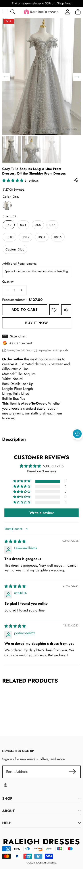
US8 (52, 225)
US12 (25, 237)
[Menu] (5, 12)
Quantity (8, 282)
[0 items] (78, 12)
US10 (9, 237)
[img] (15, 541)
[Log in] (67, 12)
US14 (42, 237)
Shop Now (64, 3)
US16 (58, 237)
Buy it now (36, 322)
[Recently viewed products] (77, 433)
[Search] (13, 12)
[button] (77, 444)
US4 (23, 225)
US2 (9, 225)
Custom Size (15, 249)
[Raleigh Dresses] (41, 12)
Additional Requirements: (19, 263)
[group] (11, 149)
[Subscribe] (72, 772)
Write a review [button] (41, 512)
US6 (38, 225)
